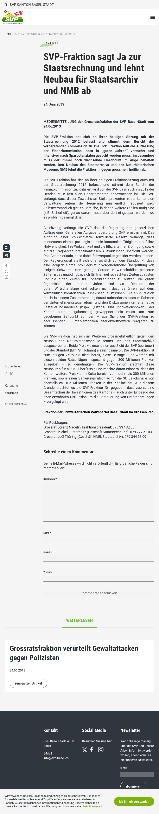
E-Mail (47, 552)
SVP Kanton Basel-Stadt (31, 5)
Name (47, 533)
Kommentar (50, 479)
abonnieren (133, 786)
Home (8, 34)
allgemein (12, 392)
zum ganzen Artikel (28, 683)
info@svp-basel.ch (56, 758)
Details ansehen (92, 806)
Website (47, 572)
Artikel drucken (14, 404)
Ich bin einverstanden (134, 801)
